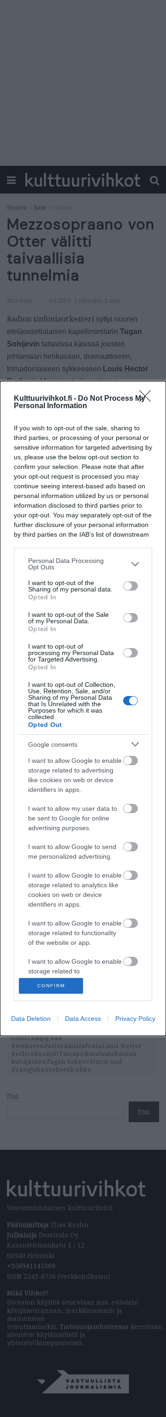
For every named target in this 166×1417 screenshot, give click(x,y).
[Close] (148, 399)
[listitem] (83, 563)
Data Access (83, 1018)
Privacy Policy (135, 1018)
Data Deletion (31, 1018)
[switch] (130, 586)
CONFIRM (51, 985)
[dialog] (83, 708)
